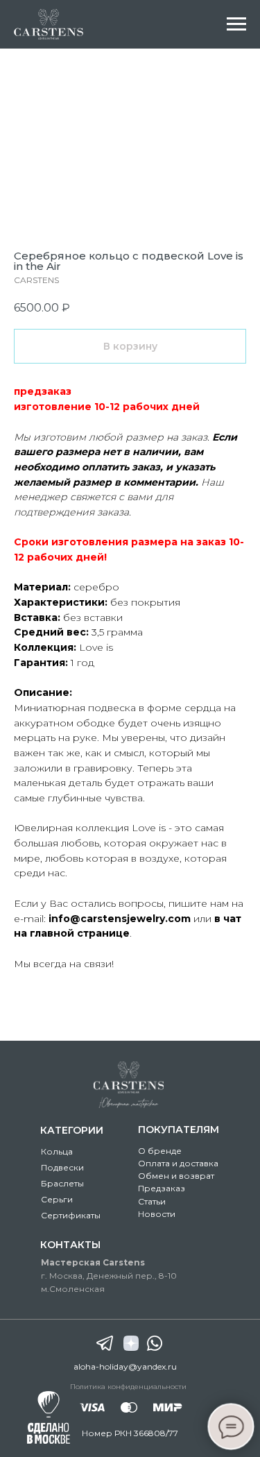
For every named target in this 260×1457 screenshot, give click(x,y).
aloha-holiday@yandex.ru (125, 1366)
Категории (71, 1130)
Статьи (152, 1201)
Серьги (57, 1199)
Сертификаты (71, 1215)
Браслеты (62, 1183)
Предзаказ (161, 1188)
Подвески (62, 1167)
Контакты (70, 1244)
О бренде (160, 1150)
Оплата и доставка (178, 1163)
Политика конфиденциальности (128, 1386)
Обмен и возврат (176, 1175)
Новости (156, 1214)
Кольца (57, 1151)
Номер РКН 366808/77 (130, 1433)
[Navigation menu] (236, 24)
